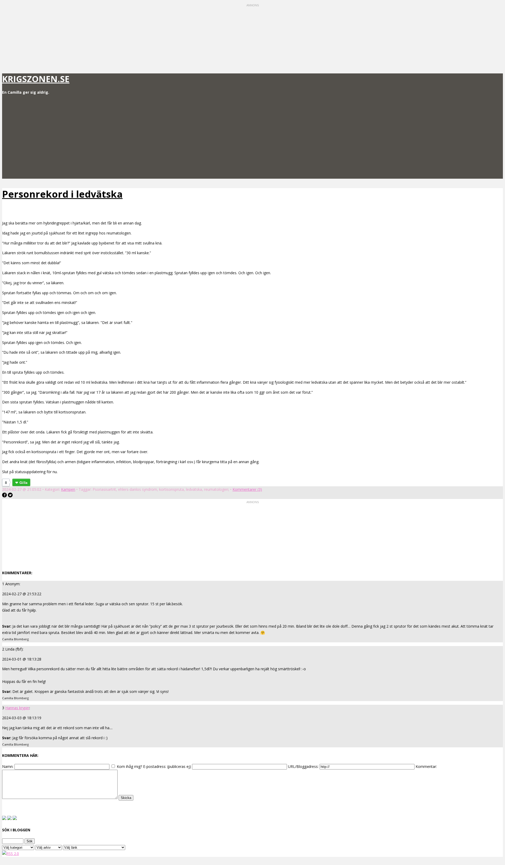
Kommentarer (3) (247, 489)
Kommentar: (426, 766)
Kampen (68, 489)
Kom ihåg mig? (129, 766)
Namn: (7, 766)
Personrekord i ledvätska (62, 194)
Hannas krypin (17, 707)
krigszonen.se (35, 78)
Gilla (23, 482)
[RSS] (10, 853)
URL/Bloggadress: (303, 766)
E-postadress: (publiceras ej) (167, 766)
